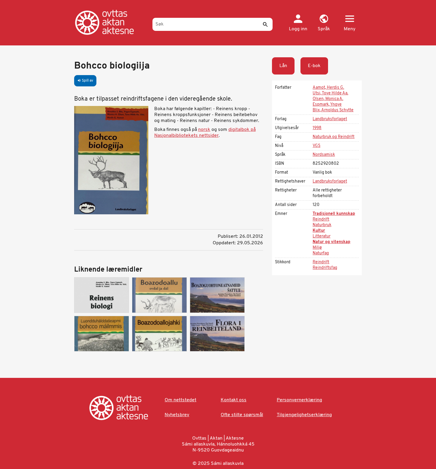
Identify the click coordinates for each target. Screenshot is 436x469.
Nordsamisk (324, 155)
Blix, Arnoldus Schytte (333, 110)
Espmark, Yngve (327, 104)
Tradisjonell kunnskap (334, 214)
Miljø (317, 248)
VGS (316, 146)
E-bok (314, 66)
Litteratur (321, 236)
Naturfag (321, 253)
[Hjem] (110, 22)
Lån (283, 66)
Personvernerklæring (299, 400)
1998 (317, 128)
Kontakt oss (233, 400)
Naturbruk (322, 225)
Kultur (319, 231)
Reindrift (321, 219)
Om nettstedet (180, 400)
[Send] (265, 24)
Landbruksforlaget (330, 119)
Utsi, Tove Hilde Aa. (330, 93)
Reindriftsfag (325, 268)
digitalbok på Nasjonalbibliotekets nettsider (205, 133)
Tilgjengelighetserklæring (304, 415)
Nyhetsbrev (177, 415)
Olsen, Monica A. (328, 99)
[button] (323, 23)
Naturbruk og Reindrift (333, 137)
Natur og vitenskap (331, 242)
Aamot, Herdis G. (328, 88)
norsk (204, 130)
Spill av (85, 80)
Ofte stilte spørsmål (242, 415)
